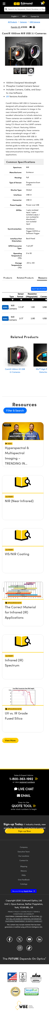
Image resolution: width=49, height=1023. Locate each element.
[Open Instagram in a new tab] (19, 949)
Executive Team (24, 851)
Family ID (16, 27)
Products (7, 277)
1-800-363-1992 (21, 778)
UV (7, 96)
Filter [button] (9, 410)
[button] (33, 27)
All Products (12, 22)
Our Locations (23, 856)
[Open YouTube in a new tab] (29, 940)
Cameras (23, 22)
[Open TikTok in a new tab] (29, 949)
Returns (24, 871)
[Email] (30, 27)
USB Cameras (35, 22)
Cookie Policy (26, 912)
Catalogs (23, 884)
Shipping (23, 866)
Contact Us (35, 16)
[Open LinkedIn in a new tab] (39, 940)
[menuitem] (5, 3)
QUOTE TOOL (22, 806)
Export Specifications (39, 289)
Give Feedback (24, 879)
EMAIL (25, 795)
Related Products (25, 277)
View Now (22, 455)
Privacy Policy (14, 912)
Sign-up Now (24, 831)
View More (10, 740)
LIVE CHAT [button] (26, 789)
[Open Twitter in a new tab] (19, 940)
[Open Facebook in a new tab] (9, 940)
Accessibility (29, 914)
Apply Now (22, 891)
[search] (24, 9)
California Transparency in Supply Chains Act (23, 921)
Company (23, 847)
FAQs (24, 875)
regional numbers (27, 782)
